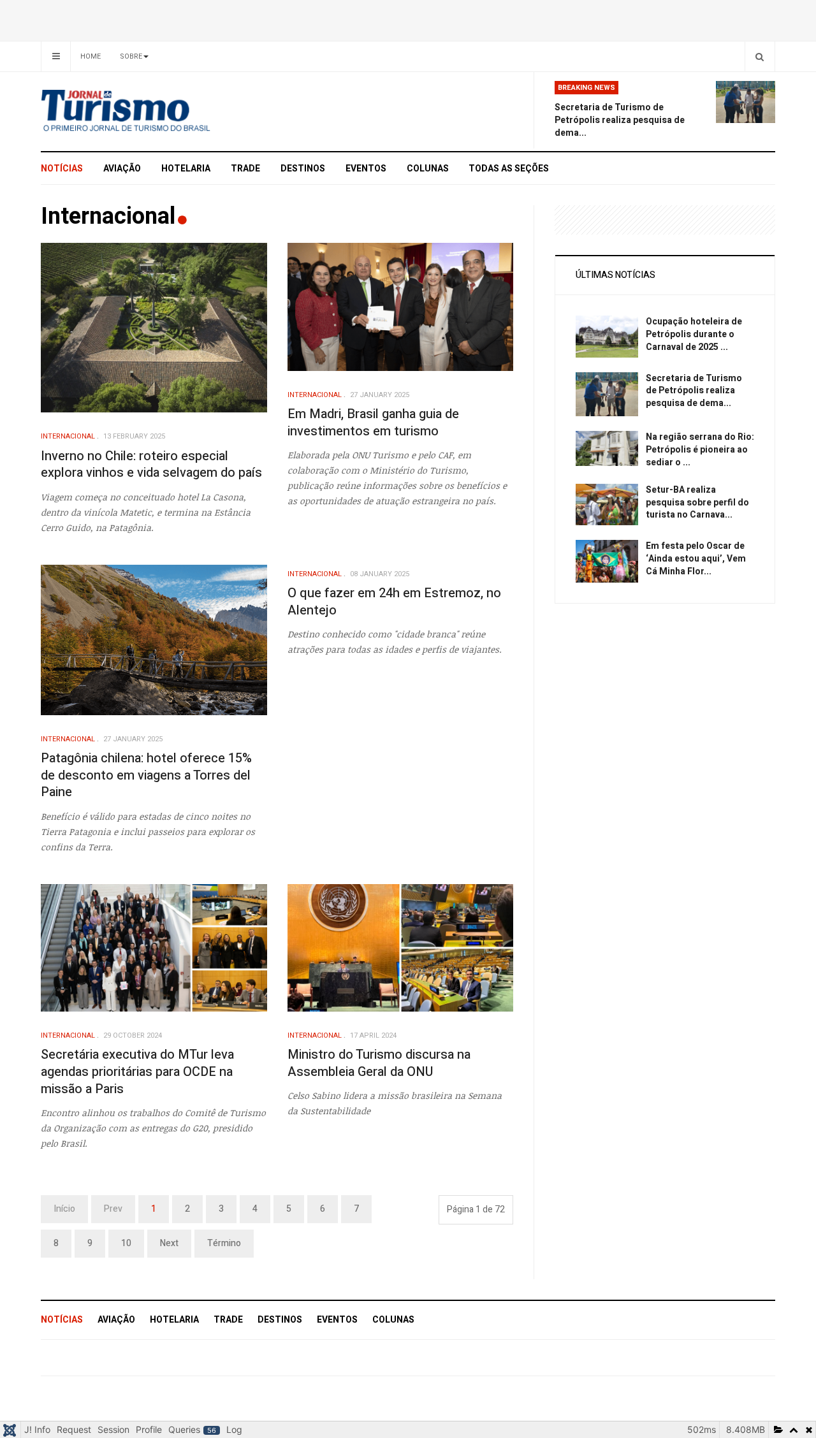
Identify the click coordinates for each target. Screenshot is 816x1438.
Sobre (131, 56)
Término (224, 1243)
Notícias (62, 168)
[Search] (760, 56)
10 (126, 1243)
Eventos (366, 168)
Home (90, 56)
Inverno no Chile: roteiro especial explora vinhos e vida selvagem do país (151, 465)
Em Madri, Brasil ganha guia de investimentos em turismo (373, 422)
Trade (245, 168)
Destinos (302, 168)
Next (169, 1243)
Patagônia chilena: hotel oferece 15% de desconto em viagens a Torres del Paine (146, 775)
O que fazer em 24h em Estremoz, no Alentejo (394, 602)
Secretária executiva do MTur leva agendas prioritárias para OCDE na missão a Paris (137, 1071)
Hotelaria (185, 168)
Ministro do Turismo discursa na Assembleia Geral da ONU (379, 1063)
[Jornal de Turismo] (156, 111)
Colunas (428, 168)
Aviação (122, 168)
